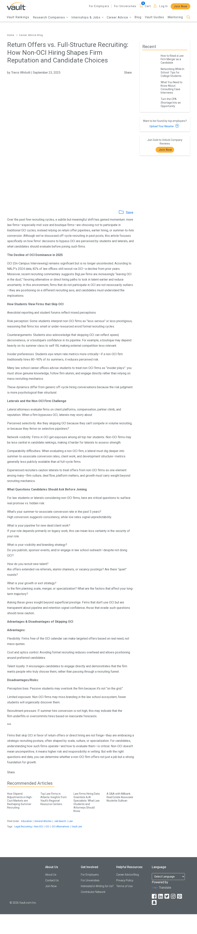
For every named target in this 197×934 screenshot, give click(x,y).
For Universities (125, 6)
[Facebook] (154, 896)
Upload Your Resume (161, 126)
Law (70, 821)
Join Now (180, 6)
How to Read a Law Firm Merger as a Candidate (172, 59)
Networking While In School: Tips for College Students (172, 72)
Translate (165, 887)
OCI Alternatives (60, 826)
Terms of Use (124, 886)
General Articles (43, 821)
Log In (163, 6)
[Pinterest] (180, 896)
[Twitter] (167, 896)
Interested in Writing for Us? (97, 886)
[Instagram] (173, 896)
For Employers (99, 6)
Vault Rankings (18, 17)
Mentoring (175, 17)
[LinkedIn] (161, 896)
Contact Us (52, 880)
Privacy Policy (124, 880)
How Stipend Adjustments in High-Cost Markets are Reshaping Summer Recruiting (20, 800)
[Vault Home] (16, 6)
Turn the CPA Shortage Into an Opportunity (171, 102)
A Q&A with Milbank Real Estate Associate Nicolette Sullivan (120, 797)
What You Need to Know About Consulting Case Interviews (171, 87)
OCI (47, 826)
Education (26, 821)
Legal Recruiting (23, 826)
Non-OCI (38, 826)
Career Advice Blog (31, 35)
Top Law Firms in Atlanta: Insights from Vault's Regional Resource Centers (53, 799)
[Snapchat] (154, 903)
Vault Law (77, 826)
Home (10, 35)
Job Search (60, 821)
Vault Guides (154, 17)
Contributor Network (93, 891)
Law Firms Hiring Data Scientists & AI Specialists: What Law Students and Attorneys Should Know (86, 802)
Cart (148, 6)
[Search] (188, 17)
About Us (50, 874)
